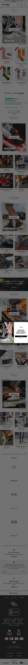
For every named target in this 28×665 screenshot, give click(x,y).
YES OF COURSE (21, 336)
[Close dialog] (27, 322)
